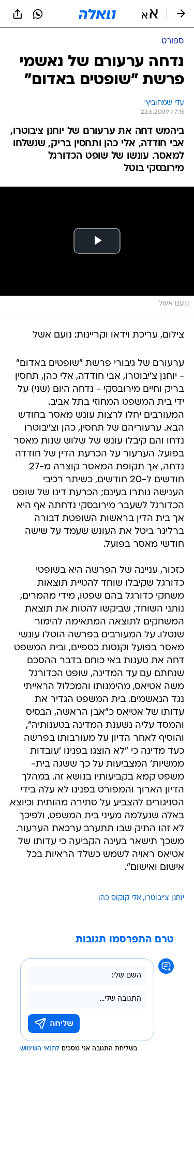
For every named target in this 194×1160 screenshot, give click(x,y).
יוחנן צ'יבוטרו (164, 898)
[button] (150, 14)
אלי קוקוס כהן (119, 898)
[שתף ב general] (17, 14)
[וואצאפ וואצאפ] (38, 14)
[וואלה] (97, 14)
